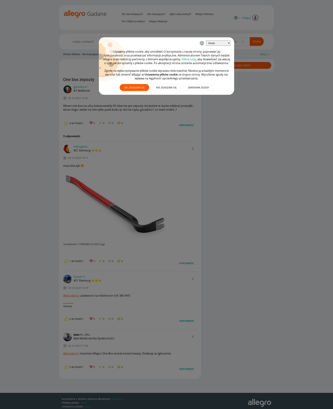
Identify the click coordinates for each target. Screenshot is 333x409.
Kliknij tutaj (189, 59)
